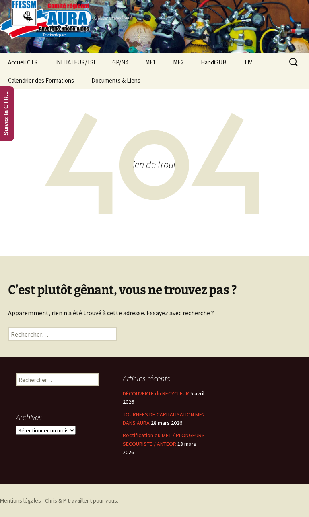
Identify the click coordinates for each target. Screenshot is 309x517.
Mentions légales (20, 500)
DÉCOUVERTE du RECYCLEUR (156, 393)
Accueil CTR (23, 62)
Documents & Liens (115, 80)
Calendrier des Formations (41, 80)
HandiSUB (214, 62)
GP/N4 (120, 62)
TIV (248, 62)
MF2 (178, 62)
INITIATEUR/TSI (75, 62)
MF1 (150, 62)
